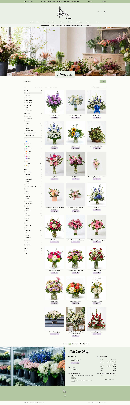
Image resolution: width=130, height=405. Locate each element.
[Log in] (101, 11)
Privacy (93, 402)
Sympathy (62, 22)
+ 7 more (73, 381)
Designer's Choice (35, 22)
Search (103, 81)
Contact (104, 1)
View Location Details (109, 379)
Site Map (104, 402)
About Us (90, 1)
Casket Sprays (79, 22)
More (97, 22)
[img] (115, 359)
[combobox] (99, 87)
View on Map (76, 363)
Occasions (88, 22)
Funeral (70, 22)
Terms (90, 402)
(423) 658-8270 (28, 1)
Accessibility (99, 402)
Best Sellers (46, 22)
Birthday (54, 22)
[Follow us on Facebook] (65, 395)
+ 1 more (73, 376)
